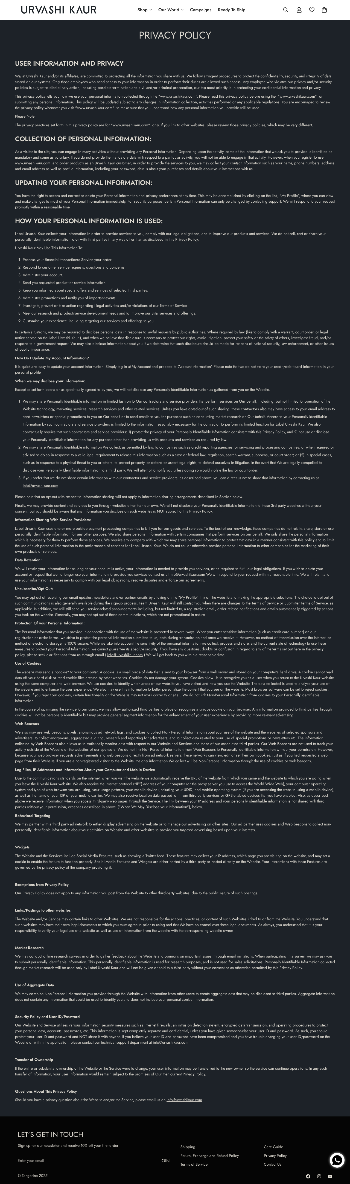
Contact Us (272, 1164)
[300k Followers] (308, 1176)
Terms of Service (194, 1164)
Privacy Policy (275, 1155)
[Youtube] (330, 1176)
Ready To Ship (231, 10)
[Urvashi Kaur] (59, 10)
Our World (168, 10)
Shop (142, 10)
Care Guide (273, 1147)
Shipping (187, 1147)
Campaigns (200, 10)
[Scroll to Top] (339, 1142)
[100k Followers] (319, 1176)
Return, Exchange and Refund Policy (209, 1155)
